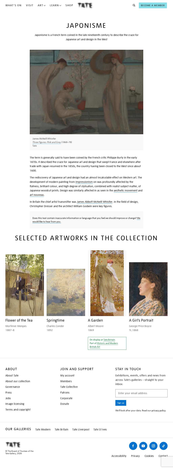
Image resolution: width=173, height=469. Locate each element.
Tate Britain (109, 339)
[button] (133, 5)
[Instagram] (153, 446)
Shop (69, 5)
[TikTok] (163, 446)
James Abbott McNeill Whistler (95, 202)
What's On (13, 5)
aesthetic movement (125, 190)
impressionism (84, 182)
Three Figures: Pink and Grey (46, 142)
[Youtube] (143, 446)
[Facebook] (133, 446)
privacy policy (159, 410)
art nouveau (37, 195)
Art (40, 5)
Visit (29, 5)
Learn (54, 5)
